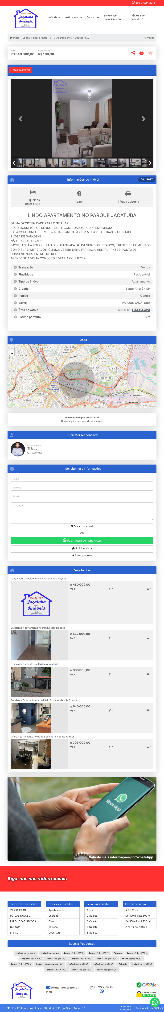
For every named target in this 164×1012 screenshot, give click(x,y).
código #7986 (21, 964)
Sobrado (53, 915)
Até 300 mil (131, 910)
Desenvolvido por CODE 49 (149, 1008)
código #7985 (132, 959)
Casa (51, 921)
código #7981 (56, 959)
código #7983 (81, 959)
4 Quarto (92, 926)
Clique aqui (67, 421)
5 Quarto (92, 932)
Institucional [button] (72, 17)
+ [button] (12, 348)
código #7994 (81, 970)
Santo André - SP (43, 37)
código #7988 (103, 964)
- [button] (12, 353)
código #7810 (73, 953)
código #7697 (26, 953)
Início (16, 37)
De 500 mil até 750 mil (138, 921)
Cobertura (55, 932)
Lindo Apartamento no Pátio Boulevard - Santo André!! (42, 736)
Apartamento (64, 37)
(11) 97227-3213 (145, 2)
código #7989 (142, 964)
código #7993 (56, 970)
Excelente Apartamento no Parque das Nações (38, 627)
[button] (21, 118)
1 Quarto (92, 910)
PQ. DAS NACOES (20, 915)
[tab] (20, 70)
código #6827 (99, 953)
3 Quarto (92, 921)
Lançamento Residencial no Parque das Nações (38, 578)
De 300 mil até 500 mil (138, 915)
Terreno (53, 926)
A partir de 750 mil (136, 926)
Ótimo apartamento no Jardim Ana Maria (34, 664)
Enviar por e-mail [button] (83, 526)
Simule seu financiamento (112, 17)
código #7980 (31, 959)
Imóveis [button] (52, 17)
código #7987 (78, 964)
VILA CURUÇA (18, 910)
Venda (26, 37)
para (50, 953)
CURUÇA (15, 926)
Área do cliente (138, 17)
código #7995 (106, 970)
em (49, 964)
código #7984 (106, 959)
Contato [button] (91, 17)
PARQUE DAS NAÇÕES (23, 921)
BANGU (14, 932)
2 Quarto (92, 915)
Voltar (150, 37)
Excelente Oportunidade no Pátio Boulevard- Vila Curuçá (44, 700)
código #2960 (137, 953)
